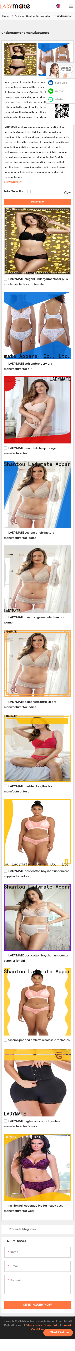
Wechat (59, 91)
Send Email (61, 82)
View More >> (13, 181)
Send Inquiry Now (37, 1304)
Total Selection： (15, 191)
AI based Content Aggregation (33, 16)
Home (5, 16)
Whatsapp (60, 99)
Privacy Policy (33, 1325)
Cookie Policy (52, 1325)
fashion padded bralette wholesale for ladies (39, 1040)
